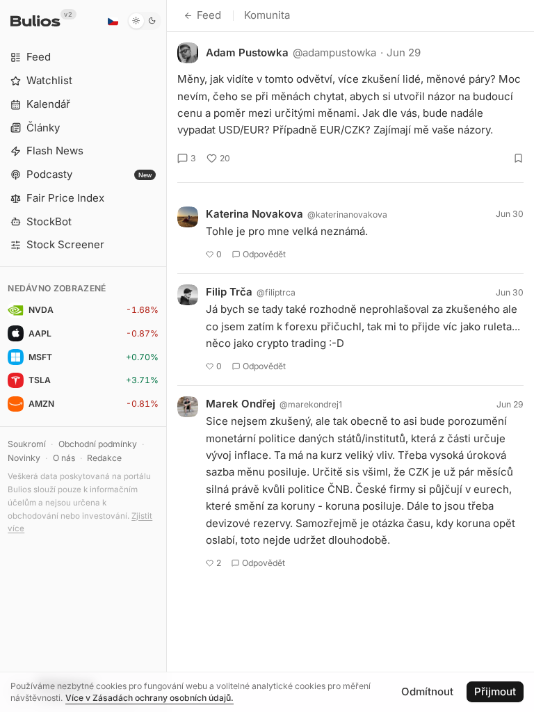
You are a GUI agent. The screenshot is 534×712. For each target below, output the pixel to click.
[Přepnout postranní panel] (166, 356)
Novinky (24, 458)
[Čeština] (113, 21)
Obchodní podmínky (97, 444)
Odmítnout (427, 691)
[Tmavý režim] (144, 21)
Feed (209, 15)
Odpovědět (264, 254)
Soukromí (27, 444)
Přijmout (495, 691)
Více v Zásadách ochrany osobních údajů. (149, 698)
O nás (64, 458)
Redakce (104, 458)
